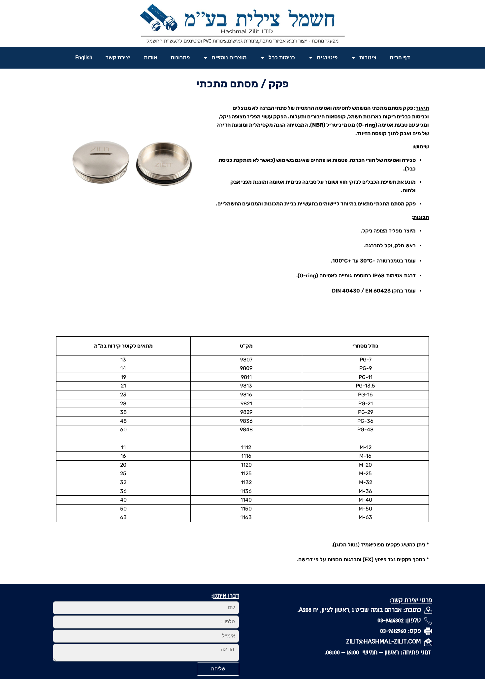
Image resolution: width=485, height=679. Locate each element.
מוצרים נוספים (229, 57)
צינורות (367, 57)
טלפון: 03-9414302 (400, 620)
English (83, 57)
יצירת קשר (118, 57)
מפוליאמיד (372, 544)
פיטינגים (327, 57)
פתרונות (180, 57)
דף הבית (400, 57)
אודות (150, 57)
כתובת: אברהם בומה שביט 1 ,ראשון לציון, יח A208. (360, 609)
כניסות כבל (282, 57)
